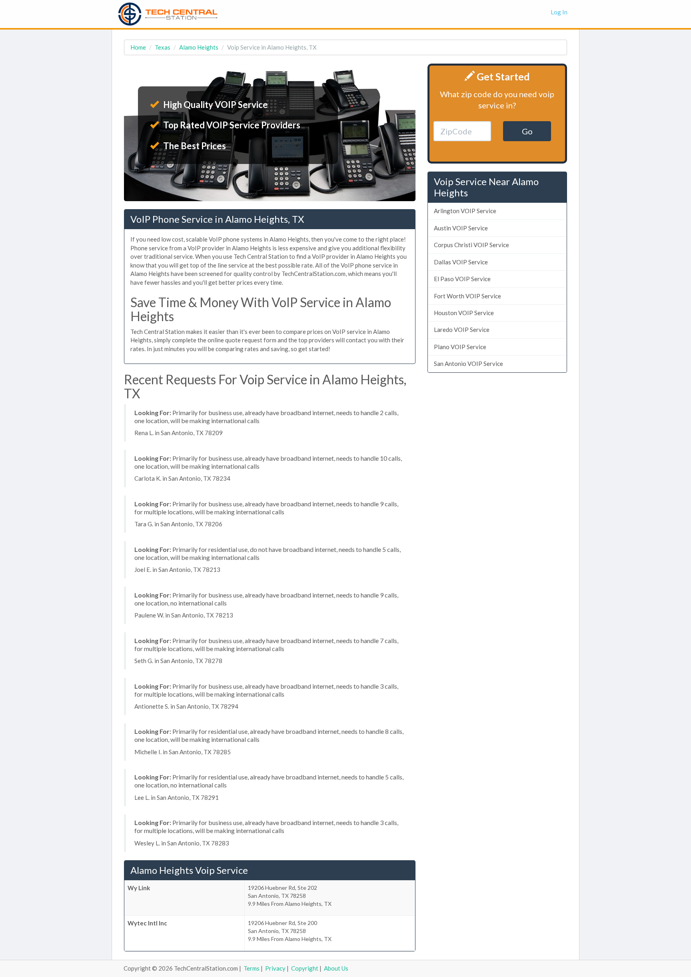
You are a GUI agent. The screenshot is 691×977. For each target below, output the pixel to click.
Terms (252, 968)
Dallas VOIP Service (461, 262)
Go (527, 131)
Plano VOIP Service (460, 346)
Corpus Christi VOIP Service (471, 244)
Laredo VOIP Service (461, 329)
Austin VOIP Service (461, 228)
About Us (336, 968)
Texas (162, 47)
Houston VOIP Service (464, 312)
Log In (559, 12)
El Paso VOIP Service (462, 278)
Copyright (304, 968)
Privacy (275, 968)
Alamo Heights (198, 47)
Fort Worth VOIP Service (467, 296)
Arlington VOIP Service (465, 210)
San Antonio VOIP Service (468, 363)
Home (138, 47)
